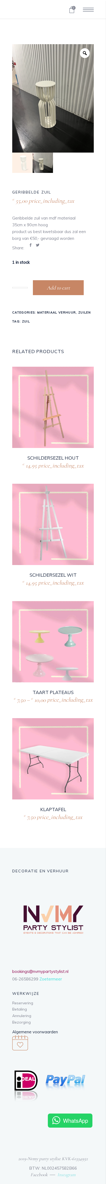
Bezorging (21, 1022)
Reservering (22, 1003)
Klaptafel (53, 809)
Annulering (21, 1015)
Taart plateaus (53, 692)
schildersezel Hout (53, 458)
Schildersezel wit (53, 575)
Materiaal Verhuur (56, 312)
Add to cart (58, 288)
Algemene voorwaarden (35, 1031)
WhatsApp (75, 1120)
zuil (26, 321)
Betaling (19, 1009)
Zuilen (84, 312)
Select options (39, 699)
